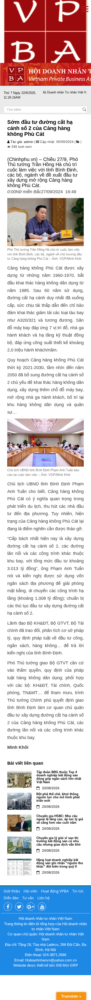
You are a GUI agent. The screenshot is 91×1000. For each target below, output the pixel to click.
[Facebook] (8, 907)
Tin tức (78, 891)
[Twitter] (19, 907)
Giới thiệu (12, 891)
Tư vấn (28, 897)
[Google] (30, 907)
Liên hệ (43, 897)
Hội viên (30, 891)
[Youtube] (42, 907)
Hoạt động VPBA (55, 891)
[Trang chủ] (45, 31)
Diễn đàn (11, 897)
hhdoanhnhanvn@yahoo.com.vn (51, 960)
